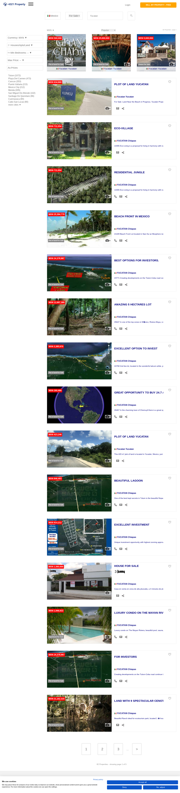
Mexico (54, 16)
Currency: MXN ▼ (17, 37)
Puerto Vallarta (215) (18, 84)
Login (127, 5)
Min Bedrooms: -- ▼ (21, 52)
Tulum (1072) (14, 75)
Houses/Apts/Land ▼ (22, 45)
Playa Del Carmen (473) (19, 78)
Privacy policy (98, 779)
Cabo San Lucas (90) (18, 102)
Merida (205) (14, 90)
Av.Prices (13, 67)
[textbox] (105, 16)
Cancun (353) (14, 81)
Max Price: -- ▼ (16, 60)
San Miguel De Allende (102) (21, 93)
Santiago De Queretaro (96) (21, 96)
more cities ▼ (14, 105)
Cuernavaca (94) (16, 99)
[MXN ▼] (50, 30)
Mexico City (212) (16, 87)
